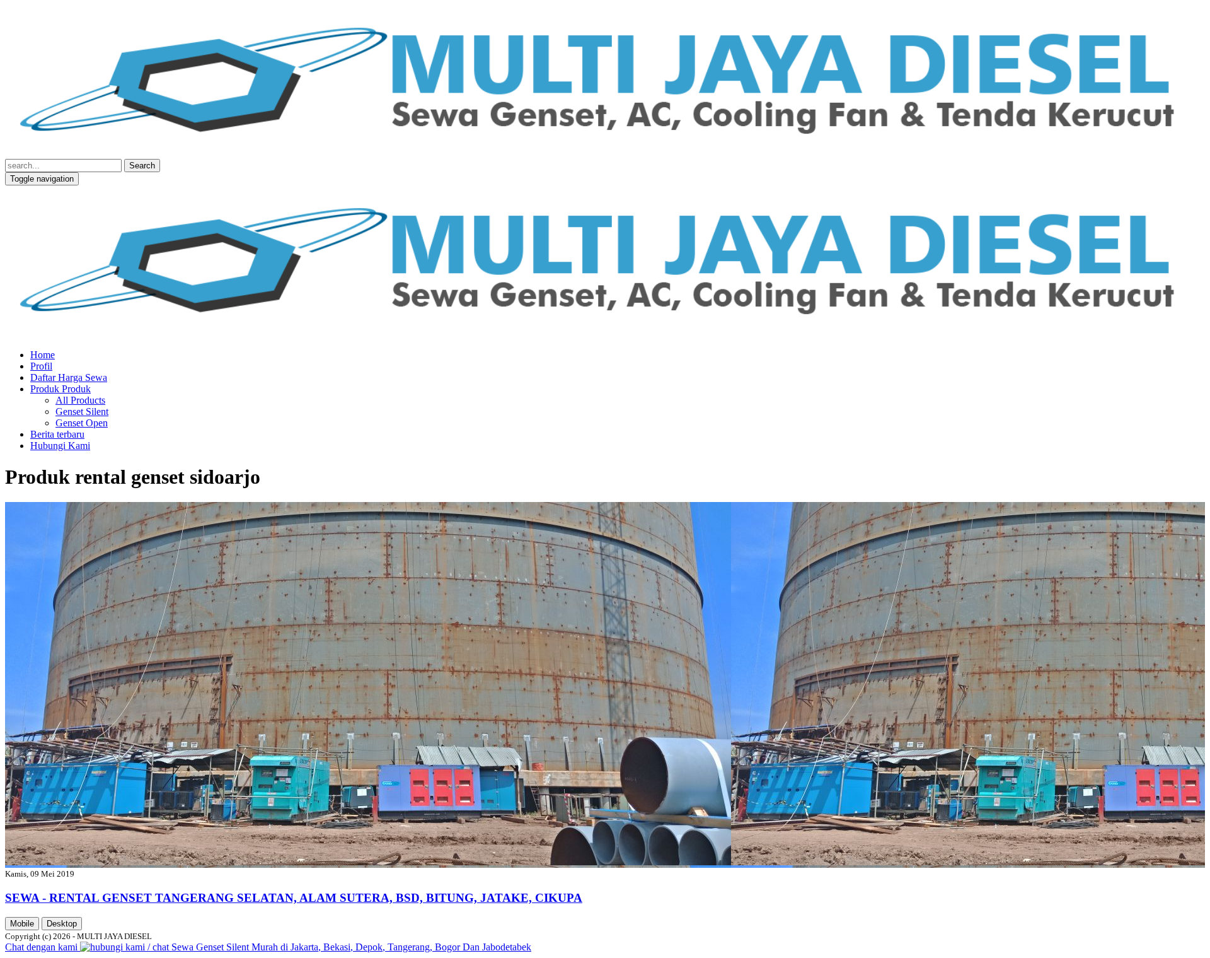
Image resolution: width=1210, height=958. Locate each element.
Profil (41, 366)
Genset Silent (81, 411)
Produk (46, 388)
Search (142, 165)
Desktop (62, 923)
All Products (80, 400)
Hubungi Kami (60, 445)
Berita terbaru (57, 434)
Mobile (22, 923)
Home (42, 354)
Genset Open (81, 423)
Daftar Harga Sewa (68, 377)
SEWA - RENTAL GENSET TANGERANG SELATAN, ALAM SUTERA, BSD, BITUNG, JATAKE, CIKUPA (293, 897)
